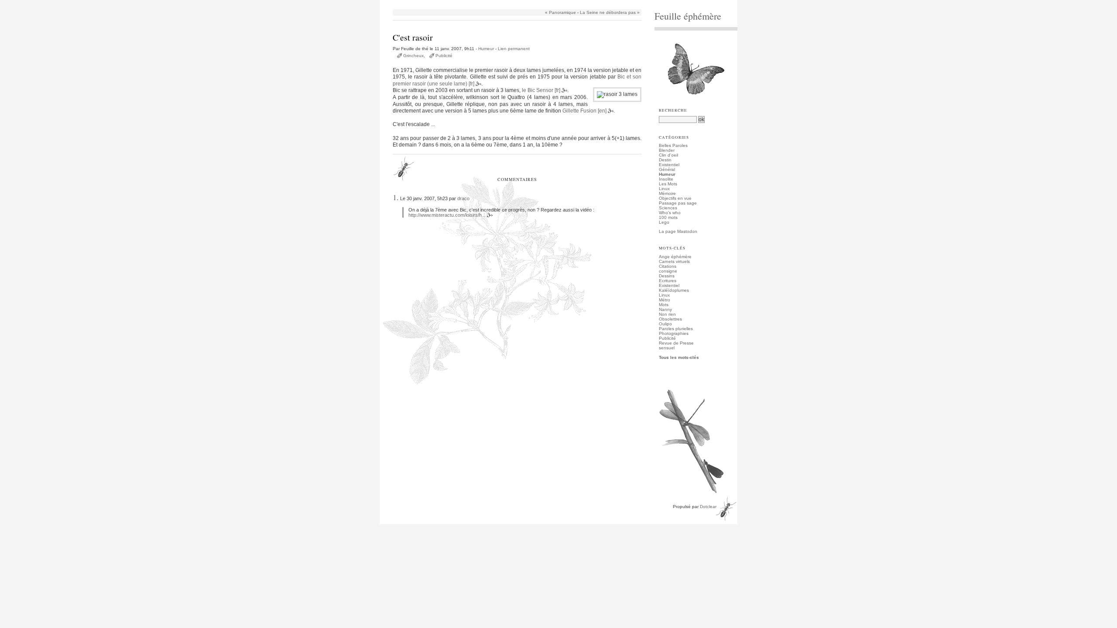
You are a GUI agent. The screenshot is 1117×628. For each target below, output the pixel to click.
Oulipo (665, 323)
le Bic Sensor (537, 90)
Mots (663, 304)
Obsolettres (670, 319)
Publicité (443, 55)
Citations (667, 266)
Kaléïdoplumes (674, 290)
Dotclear (708, 506)
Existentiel (669, 164)
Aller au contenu (404, 2)
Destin (665, 159)
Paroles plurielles (676, 328)
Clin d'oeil (668, 155)
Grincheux (413, 55)
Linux (664, 188)
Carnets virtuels (674, 261)
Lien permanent (514, 48)
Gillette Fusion (579, 111)
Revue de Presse (676, 343)
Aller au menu (439, 2)
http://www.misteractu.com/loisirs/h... (447, 215)
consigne (668, 271)
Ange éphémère (675, 256)
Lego (664, 222)
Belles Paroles (673, 145)
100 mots (668, 217)
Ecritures (667, 280)
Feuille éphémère (687, 16)
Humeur (486, 48)
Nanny (665, 309)
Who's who (670, 212)
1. (396, 197)
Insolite (666, 179)
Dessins (667, 275)
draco (463, 198)
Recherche (673, 110)
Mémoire (667, 193)
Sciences (668, 207)
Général (667, 169)
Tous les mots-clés (679, 357)
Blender (667, 150)
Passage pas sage (678, 203)
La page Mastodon (678, 231)
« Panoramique (560, 12)
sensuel (667, 347)
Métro (664, 299)
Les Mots (668, 183)
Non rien (667, 314)
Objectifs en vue (675, 198)
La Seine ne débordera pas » (610, 12)
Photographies (674, 333)
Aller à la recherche (475, 2)
